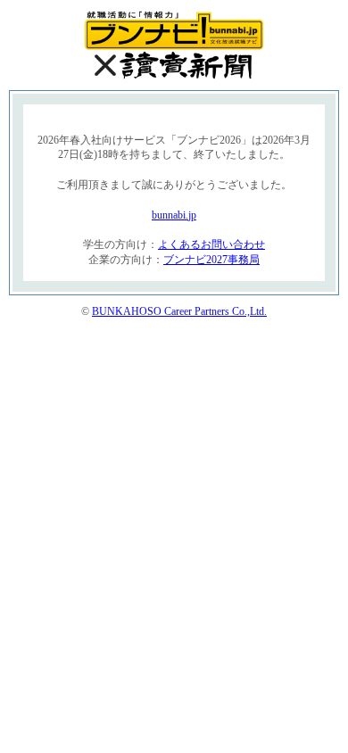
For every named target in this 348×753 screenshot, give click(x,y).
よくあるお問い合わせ (211, 244)
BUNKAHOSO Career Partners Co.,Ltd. (179, 311)
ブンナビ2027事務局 (211, 259)
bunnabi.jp (174, 215)
